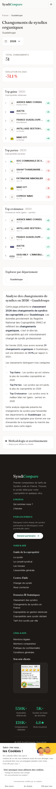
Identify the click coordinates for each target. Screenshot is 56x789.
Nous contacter (21, 587)
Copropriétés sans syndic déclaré (30, 616)
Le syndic (18, 557)
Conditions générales (23, 652)
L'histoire (17, 508)
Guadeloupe (16, 279)
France (5, 15)
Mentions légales (21, 639)
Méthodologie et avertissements (27, 442)
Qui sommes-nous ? (23, 504)
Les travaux (19, 566)
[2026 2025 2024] (13, 41)
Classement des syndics (25, 600)
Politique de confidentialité (26, 648)
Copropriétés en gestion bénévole (30, 612)
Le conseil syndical (22, 561)
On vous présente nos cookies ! (16, 775)
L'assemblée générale (24, 570)
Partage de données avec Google (17, 773)
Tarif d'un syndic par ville (25, 620)
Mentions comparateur (24, 643)
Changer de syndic (22, 583)
